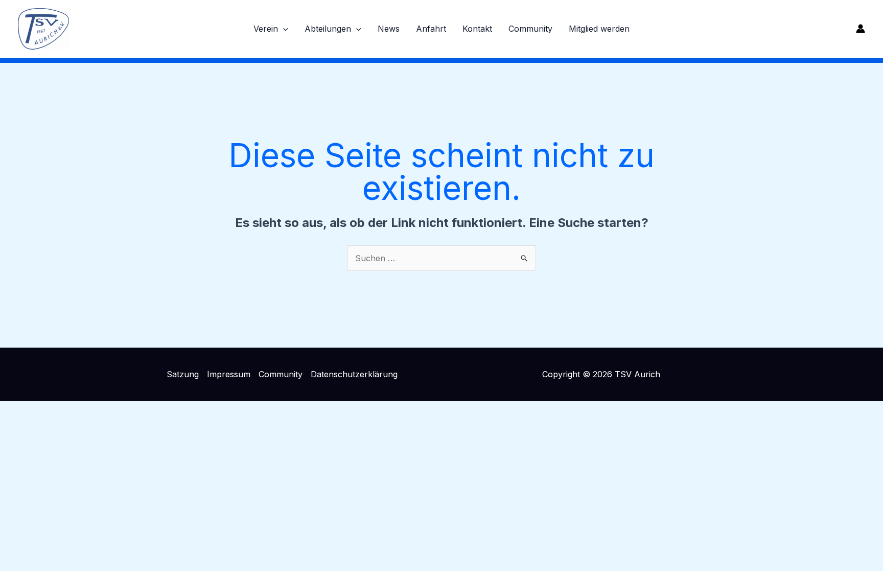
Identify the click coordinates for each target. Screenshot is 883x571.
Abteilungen (328, 29)
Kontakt (477, 29)
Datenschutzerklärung (354, 374)
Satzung (183, 374)
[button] (283, 28)
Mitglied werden (599, 29)
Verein (265, 29)
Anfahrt (431, 29)
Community (530, 29)
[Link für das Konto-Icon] (860, 28)
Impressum (228, 374)
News (389, 29)
